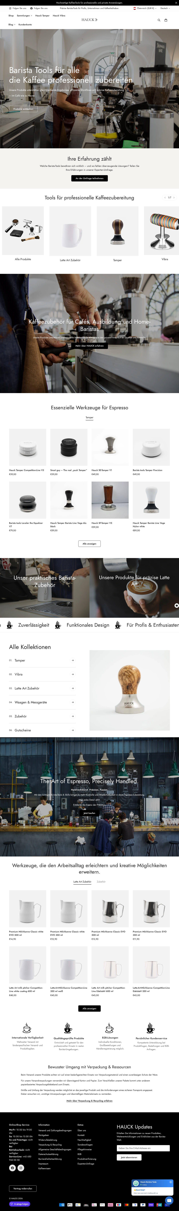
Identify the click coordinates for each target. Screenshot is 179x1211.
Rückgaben (43, 1135)
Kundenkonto (25, 24)
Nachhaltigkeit (84, 1140)
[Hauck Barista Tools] (89, 20)
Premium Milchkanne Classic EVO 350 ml (150, 933)
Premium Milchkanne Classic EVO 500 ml (108, 933)
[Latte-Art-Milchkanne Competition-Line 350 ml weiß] (68, 964)
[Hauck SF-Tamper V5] (110, 500)
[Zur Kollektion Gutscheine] (73, 730)
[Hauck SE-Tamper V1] (110, 447)
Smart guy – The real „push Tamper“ (68, 470)
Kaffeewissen (44, 1168)
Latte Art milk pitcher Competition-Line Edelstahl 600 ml (108, 989)
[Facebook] (12, 1168)
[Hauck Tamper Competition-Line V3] (27, 447)
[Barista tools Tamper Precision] (151, 447)
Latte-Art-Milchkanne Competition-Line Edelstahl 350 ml (151, 989)
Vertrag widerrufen (22, 1188)
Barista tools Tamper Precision (147, 470)
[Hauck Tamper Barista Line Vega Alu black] (68, 500)
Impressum (43, 1163)
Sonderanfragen (85, 1144)
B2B (79, 1154)
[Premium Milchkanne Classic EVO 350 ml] (151, 908)
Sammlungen (23, 15)
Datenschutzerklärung (48, 1154)
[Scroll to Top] (173, 1196)
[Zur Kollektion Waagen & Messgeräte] (73, 702)
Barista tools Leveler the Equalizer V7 (26, 524)
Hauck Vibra (59, 15)
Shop (11, 15)
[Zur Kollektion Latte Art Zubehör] (73, 688)
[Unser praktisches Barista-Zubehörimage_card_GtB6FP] (45, 588)
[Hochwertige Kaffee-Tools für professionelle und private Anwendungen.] (89, 3)
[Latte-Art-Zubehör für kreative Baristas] (70, 231)
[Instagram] (20, 1168)
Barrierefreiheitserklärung (50, 1159)
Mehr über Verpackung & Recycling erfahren (89, 1100)
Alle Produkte (23, 259)
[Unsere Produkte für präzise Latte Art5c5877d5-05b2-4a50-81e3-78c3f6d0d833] (134, 588)
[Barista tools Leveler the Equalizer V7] (27, 500)
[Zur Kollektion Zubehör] (73, 716)
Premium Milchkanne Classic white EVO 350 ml (67, 933)
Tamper (117, 260)
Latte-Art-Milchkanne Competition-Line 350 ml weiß (68, 989)
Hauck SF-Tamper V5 (102, 523)
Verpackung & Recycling (50, 1144)
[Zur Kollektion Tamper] (73, 660)
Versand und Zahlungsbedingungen (55, 1130)
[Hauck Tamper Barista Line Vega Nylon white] (151, 500)
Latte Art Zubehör (70, 260)
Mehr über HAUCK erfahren (90, 345)
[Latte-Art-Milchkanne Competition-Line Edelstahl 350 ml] (151, 964)
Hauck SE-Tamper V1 (102, 470)
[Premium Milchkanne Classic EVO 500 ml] (110, 908)
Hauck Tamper (42, 15)
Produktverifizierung (87, 1159)
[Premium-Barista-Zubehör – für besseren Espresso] (23, 230)
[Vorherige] (165, 197)
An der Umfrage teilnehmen (89, 178)
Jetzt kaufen (89, 813)
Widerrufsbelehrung (47, 1140)
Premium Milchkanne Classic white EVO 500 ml (26, 933)
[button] (176, 3)
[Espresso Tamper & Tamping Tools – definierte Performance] (117, 231)
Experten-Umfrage (86, 1163)
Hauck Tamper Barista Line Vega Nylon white (149, 524)
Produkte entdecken (23, 109)
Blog (11, 24)
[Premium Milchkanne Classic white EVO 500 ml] (27, 908)
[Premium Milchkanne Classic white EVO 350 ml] (68, 908)
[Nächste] (174, 197)
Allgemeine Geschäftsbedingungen (54, 1149)
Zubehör (101, 881)
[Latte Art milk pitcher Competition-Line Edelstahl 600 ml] (110, 964)
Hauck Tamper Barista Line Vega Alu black (68, 524)
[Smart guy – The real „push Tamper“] (68, 447)
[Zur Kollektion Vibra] (73, 674)
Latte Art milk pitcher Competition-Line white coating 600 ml (26, 989)
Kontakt (81, 1135)
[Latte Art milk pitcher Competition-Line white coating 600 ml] (27, 964)
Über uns (82, 1130)
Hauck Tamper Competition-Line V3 (26, 470)
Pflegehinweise (85, 1149)
